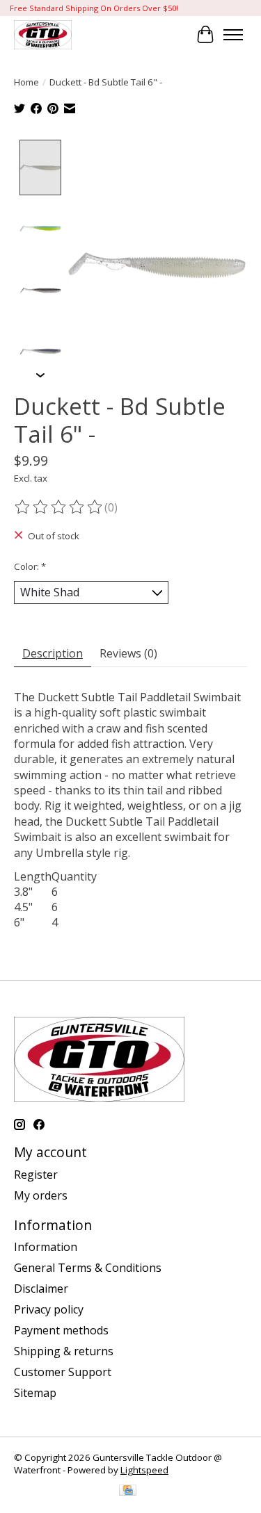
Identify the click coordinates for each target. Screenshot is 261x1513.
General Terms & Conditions (87, 1267)
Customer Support (62, 1372)
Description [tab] (52, 653)
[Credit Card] (127, 1491)
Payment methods (61, 1330)
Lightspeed (144, 1470)
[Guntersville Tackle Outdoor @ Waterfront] (43, 34)
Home (26, 82)
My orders (41, 1195)
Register (36, 1174)
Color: (30, 566)
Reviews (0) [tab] (128, 653)
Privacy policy (49, 1309)
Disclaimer (41, 1288)
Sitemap (35, 1392)
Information (45, 1246)
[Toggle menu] (233, 35)
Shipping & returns (63, 1351)
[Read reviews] (59, 507)
